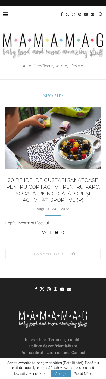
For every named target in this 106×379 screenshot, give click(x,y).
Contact (78, 352)
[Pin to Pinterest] (56, 232)
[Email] (92, 14)
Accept (61, 373)
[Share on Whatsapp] (62, 232)
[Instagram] (73, 14)
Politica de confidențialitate (53, 345)
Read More (83, 373)
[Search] (100, 14)
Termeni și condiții (65, 339)
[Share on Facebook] (51, 232)
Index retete (35, 339)
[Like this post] (44, 232)
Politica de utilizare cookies (45, 352)
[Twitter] (67, 14)
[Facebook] (62, 14)
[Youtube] (86, 14)
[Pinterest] (79, 14)
